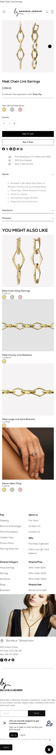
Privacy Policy (7, 543)
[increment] (14, 123)
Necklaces (5, 579)
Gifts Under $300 (37, 579)
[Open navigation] (4, 12)
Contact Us (34, 532)
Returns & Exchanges (10, 526)
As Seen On (34, 526)
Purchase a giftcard (38, 544)
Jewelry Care (6, 538)
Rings (2, 585)
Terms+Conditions (9, 532)
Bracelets (5, 590)
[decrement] (4, 123)
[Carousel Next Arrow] (50, 46)
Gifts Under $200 (37, 573)
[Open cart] (52, 11)
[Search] (47, 12)
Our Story (34, 521)
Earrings (4, 573)
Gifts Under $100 (37, 568)
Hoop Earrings (7, 568)
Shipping (4, 521)
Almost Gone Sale (38, 590)
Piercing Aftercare (9, 549)
